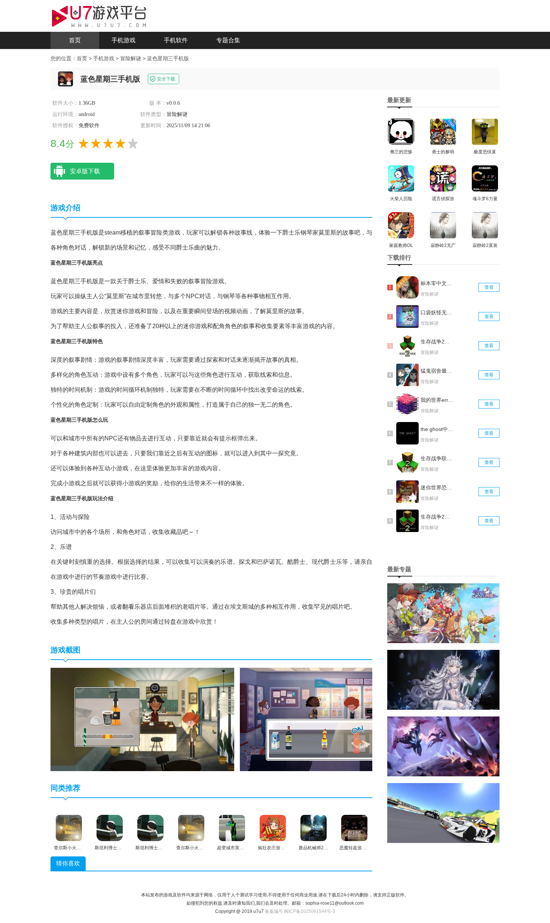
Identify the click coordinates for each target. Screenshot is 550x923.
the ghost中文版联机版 (437, 429)
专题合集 (228, 40)
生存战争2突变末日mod (437, 517)
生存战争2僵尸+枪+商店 (437, 342)
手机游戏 (123, 40)
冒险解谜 (130, 58)
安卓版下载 (85, 171)
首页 (75, 40)
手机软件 (176, 40)
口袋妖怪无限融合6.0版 (437, 312)
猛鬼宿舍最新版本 (437, 371)
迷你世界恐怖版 (437, 487)
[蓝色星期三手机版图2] (332, 719)
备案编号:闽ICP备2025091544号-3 (300, 911)
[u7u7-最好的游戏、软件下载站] (99, 15)
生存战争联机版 (437, 458)
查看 (489, 287)
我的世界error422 (437, 400)
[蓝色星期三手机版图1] (142, 719)
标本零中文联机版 (437, 283)
